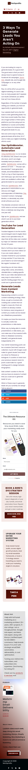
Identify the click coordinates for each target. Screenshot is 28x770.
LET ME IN (14, 474)
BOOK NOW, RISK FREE (14, 515)
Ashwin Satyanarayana (14, 47)
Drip (24, 193)
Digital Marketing (10, 51)
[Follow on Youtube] (19, 13)
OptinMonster (11, 164)
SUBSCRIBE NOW (13, 753)
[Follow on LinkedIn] (16, 13)
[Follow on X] (12, 13)
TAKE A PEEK (14, 594)
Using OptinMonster (8, 154)
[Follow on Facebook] (8, 13)
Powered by (14, 478)
